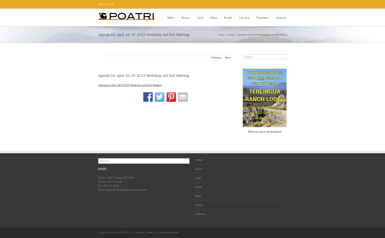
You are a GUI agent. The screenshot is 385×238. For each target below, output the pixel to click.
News (170, 17)
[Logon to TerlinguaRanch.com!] (265, 70)
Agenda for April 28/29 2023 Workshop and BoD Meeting (130, 85)
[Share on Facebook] (148, 97)
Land (200, 17)
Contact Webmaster (167, 232)
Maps (213, 17)
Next (227, 57)
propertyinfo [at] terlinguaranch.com (126, 190)
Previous (216, 57)
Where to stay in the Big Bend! (265, 131)
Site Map (139, 232)
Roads (228, 17)
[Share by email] (183, 97)
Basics (185, 17)
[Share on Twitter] (159, 97)
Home (221, 34)
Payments (262, 17)
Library (244, 17)
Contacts (281, 17)
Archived (231, 34)
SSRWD (151, 232)
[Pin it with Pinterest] (171, 97)
